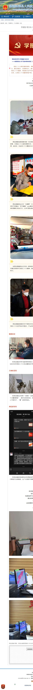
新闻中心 (28, 16)
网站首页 (6, 16)
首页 (6, 23)
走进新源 (17, 16)
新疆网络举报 (28, 685)
